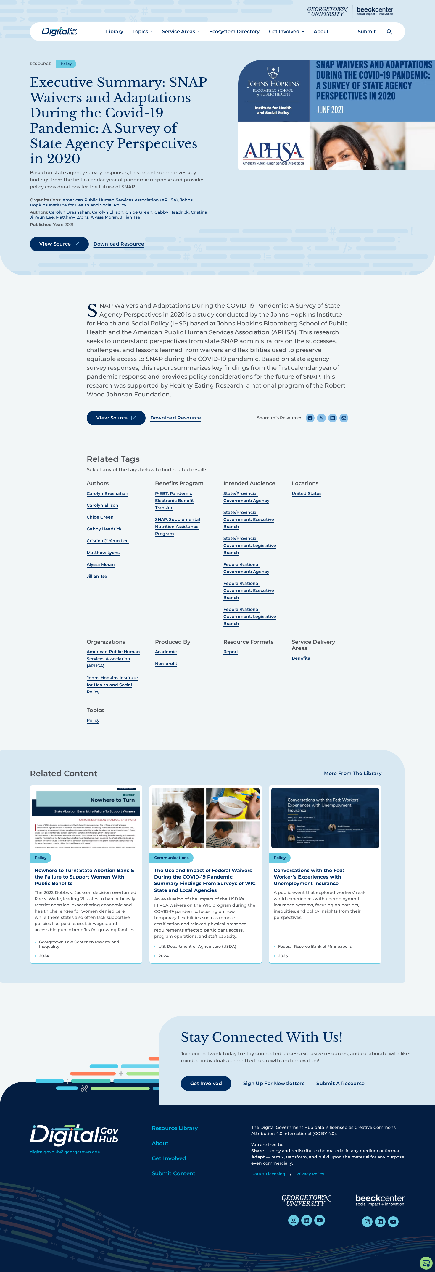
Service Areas (178, 31)
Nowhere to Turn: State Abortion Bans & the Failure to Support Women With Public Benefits (84, 877)
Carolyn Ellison (107, 212)
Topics (140, 31)
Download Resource (119, 244)
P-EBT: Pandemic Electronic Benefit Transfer (174, 500)
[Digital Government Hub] (59, 31)
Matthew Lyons (72, 217)
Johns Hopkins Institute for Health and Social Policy (111, 202)
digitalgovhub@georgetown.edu (65, 1152)
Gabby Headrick (171, 212)
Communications (171, 857)
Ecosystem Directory (234, 31)
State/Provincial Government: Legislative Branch (249, 545)
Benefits (301, 658)
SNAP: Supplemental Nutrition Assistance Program (177, 526)
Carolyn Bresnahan (69, 212)
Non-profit (166, 663)
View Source (55, 244)
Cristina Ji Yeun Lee (108, 540)
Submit (367, 31)
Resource (40, 64)
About (321, 31)
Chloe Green (138, 212)
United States (306, 493)
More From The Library (352, 773)
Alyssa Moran (104, 217)
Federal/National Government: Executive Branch (248, 590)
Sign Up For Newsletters (273, 1083)
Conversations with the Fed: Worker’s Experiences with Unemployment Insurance (309, 877)
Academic (166, 651)
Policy (66, 64)
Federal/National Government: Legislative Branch (249, 616)
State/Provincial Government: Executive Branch (248, 519)
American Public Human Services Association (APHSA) (120, 200)
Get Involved (284, 31)
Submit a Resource (340, 1083)
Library (114, 31)
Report (230, 651)
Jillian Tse (130, 217)
